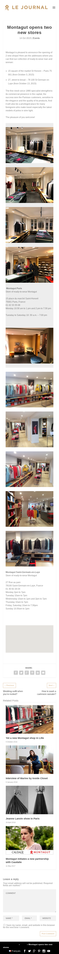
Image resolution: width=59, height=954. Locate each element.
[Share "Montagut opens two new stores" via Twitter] (21, 672)
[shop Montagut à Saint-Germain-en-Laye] (29, 486)
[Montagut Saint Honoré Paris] (29, 202)
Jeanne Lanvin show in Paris (23, 818)
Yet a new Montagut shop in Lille (25, 738)
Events (36, 38)
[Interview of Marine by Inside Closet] (29, 759)
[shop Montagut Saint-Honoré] (29, 363)
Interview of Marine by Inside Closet (27, 778)
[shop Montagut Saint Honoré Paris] (29, 282)
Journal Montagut (10, 944)
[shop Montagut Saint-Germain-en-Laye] (29, 406)
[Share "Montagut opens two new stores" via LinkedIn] (37, 672)
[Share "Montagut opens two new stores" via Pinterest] (32, 672)
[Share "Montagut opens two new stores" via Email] (43, 672)
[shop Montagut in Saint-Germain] (29, 566)
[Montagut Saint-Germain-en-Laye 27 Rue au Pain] (29, 526)
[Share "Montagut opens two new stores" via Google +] (27, 672)
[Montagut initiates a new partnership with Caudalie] (29, 840)
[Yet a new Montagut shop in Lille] (29, 719)
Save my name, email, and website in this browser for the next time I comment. (29, 926)
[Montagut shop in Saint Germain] (29, 446)
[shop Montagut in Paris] (29, 162)
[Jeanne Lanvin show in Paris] (29, 800)
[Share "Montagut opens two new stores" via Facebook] (16, 672)
